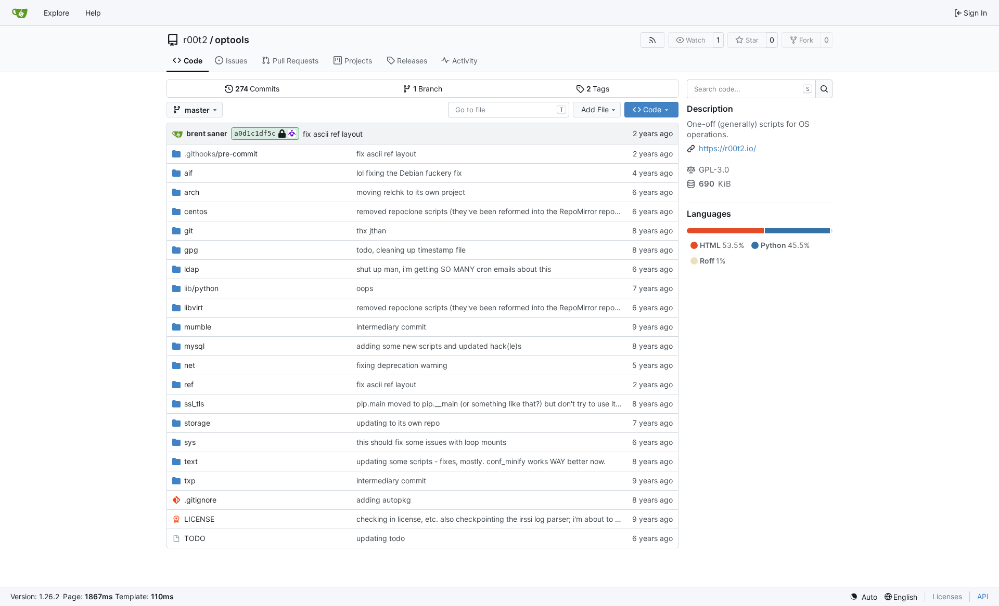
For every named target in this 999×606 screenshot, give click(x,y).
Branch (428, 88)
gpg (191, 249)
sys (190, 442)
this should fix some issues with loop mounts (431, 442)
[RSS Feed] (652, 40)
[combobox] (508, 109)
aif (188, 172)
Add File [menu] (595, 109)
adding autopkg (383, 499)
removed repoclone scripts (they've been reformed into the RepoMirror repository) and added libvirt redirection (545, 211)
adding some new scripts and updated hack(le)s (438, 345)
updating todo (380, 538)
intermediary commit (391, 326)
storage (197, 422)
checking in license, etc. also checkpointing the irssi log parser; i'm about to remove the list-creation (526, 519)
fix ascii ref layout (333, 133)
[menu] (863, 596)
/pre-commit (221, 153)
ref (189, 384)
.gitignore (200, 499)
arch (191, 192)
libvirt (193, 307)
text (191, 461)
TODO (195, 538)
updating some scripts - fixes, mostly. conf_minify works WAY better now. (481, 461)
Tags (598, 88)
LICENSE (199, 519)
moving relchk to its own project (410, 192)
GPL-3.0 (714, 170)
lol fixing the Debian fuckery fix (409, 172)
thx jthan (371, 230)
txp (190, 480)
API (983, 596)
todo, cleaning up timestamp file (411, 249)
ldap (191, 269)
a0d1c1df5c (255, 133)
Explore (56, 12)
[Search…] (823, 89)
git (188, 230)
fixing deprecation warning (401, 365)
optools (232, 40)
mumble (197, 326)
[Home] (19, 13)
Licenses (947, 596)
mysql (194, 345)
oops (364, 288)
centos (195, 211)
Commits (257, 88)
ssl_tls (194, 403)
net (189, 365)
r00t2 (195, 40)
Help (93, 12)
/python (201, 288)
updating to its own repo (398, 422)
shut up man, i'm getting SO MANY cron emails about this (453, 269)
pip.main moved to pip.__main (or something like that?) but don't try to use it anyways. (503, 403)
